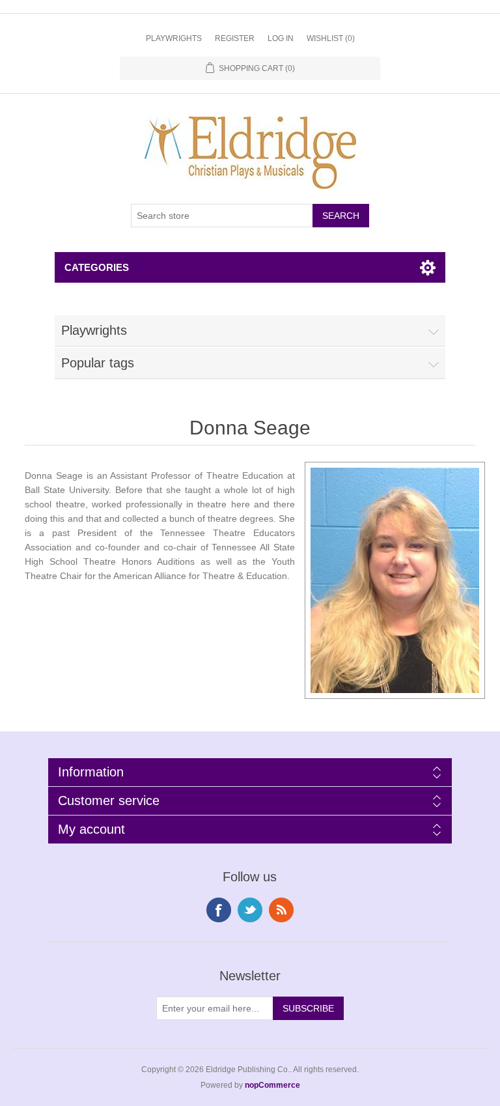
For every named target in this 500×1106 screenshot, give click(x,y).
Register (235, 38)
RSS (281, 910)
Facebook (218, 910)
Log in (281, 38)
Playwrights (174, 38)
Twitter (250, 910)
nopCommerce (272, 1085)
